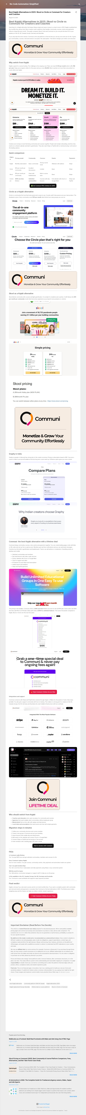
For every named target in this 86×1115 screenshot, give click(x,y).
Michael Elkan (47, 1107)
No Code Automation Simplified (24, 4)
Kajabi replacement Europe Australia (20, 987)
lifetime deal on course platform (41, 987)
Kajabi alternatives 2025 (53, 983)
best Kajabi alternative (16, 983)
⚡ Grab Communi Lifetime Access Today (43, 896)
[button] (76, 12)
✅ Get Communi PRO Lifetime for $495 (43, 186)
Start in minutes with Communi (43, 845)
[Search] (79, 4)
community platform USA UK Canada (34, 983)
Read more (73, 1053)
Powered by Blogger (44, 1104)
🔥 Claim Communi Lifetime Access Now (43, 692)
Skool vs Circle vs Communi (59, 987)
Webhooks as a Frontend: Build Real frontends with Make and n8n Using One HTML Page (39, 1039)
